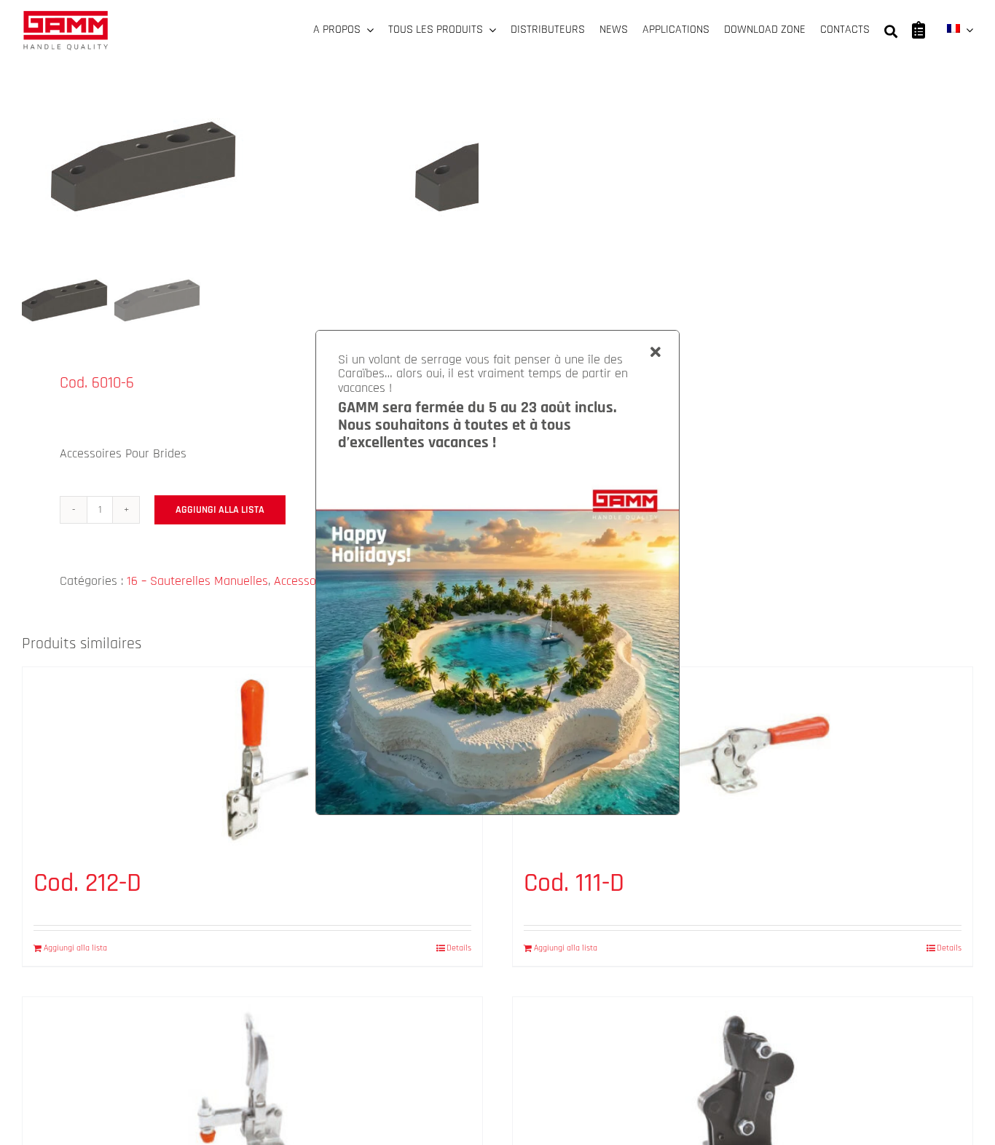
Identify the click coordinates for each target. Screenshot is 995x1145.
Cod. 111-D (574, 883)
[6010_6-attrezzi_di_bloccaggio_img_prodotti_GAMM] (204, 152)
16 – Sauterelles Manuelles (197, 580)
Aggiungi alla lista (220, 509)
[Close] (655, 353)
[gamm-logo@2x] (65, 15)
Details (459, 948)
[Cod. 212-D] (252, 760)
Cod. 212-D (87, 883)
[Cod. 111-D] (742, 760)
